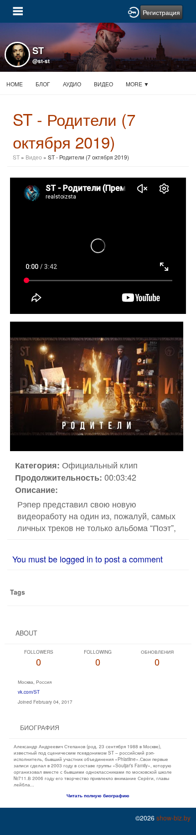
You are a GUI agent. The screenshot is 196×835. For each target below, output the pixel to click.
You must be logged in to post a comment (87, 559)
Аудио (72, 84)
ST (17, 157)
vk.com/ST (29, 692)
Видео (103, 84)
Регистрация (161, 12)
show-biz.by (173, 817)
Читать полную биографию (98, 795)
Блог (43, 84)
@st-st (41, 61)
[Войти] (133, 11)
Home (14, 84)
